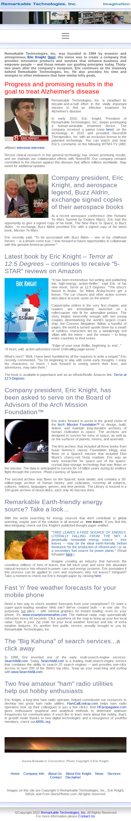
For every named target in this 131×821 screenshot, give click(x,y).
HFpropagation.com (111, 707)
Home (15, 773)
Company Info (33, 773)
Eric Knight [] (41, 57)
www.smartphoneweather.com (45, 615)
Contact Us (86, 816)
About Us (55, 773)
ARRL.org (43, 721)
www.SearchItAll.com (26, 672)
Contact (56, 777)
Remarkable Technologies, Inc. (64, 812)
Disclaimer (73, 777)
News (99, 773)
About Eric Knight (78, 773)
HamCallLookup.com (82, 703)
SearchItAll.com (16, 661)
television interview (30, 147)
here (109, 129)
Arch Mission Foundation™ (79, 424)
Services (114, 773)
